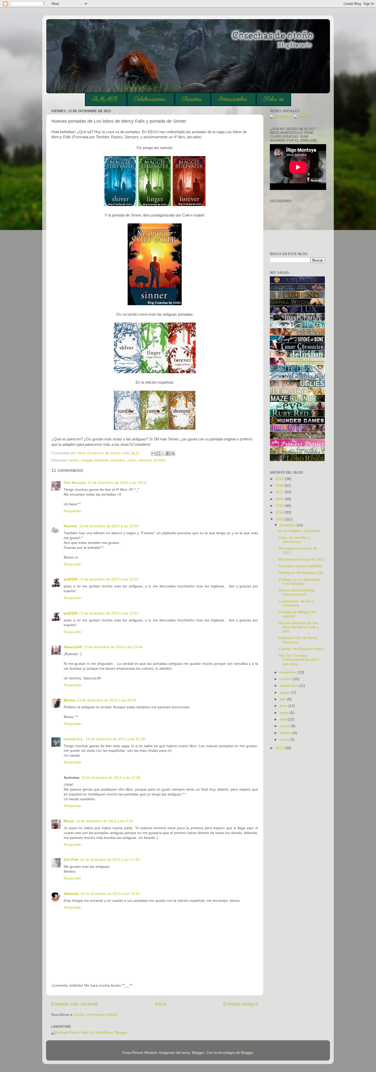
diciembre (288, 525)
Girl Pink (71, 860)
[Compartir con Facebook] (168, 453)
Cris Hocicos (75, 483)
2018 (280, 485)
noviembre (289, 672)
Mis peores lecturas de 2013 (302, 559)
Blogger (247, 1053)
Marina (69, 700)
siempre (145, 460)
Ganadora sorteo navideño (300, 566)
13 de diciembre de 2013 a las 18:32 (117, 483)
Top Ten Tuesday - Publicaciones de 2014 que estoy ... (299, 660)
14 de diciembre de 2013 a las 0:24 (104, 821)
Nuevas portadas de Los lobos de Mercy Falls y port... (299, 627)
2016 (280, 499)
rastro (132, 460)
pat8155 (71, 579)
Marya (69, 821)
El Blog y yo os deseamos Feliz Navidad (299, 582)
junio (284, 706)
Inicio (161, 1004)
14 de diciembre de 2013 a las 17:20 (109, 860)
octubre (286, 679)
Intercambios (232, 99)
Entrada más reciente (74, 1004)
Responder (73, 511)
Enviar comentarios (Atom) (95, 1015)
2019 (280, 479)
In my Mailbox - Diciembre (300, 531)
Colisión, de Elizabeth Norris (301, 649)
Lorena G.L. (74, 739)
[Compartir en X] (163, 453)
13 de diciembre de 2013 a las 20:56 (106, 700)
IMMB (105, 99)
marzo (285, 726)
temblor (160, 460)
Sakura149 (73, 647)
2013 (280, 519)
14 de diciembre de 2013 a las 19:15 (110, 894)
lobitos (74, 460)
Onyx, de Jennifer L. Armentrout (295, 540)
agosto (286, 692)
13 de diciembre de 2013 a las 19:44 (113, 647)
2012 (280, 748)
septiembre (289, 686)
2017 (280, 492)
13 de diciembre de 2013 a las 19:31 (108, 579)
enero (285, 740)
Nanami (71, 526)
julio (283, 699)
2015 (280, 506)
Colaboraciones (150, 99)
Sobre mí (273, 99)
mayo (285, 713)
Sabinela (71, 894)
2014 (280, 512)
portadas (118, 460)
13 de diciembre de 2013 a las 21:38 (115, 739)
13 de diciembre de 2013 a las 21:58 (110, 778)
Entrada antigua (240, 1004)
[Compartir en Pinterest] (172, 453)
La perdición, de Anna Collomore (296, 603)
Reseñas (192, 99)
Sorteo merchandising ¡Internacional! (296, 592)
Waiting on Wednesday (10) (301, 573)
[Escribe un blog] (158, 453)
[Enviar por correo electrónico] (153, 453)
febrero (286, 733)
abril (283, 719)
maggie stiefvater (95, 460)
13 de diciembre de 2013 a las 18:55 (109, 526)
